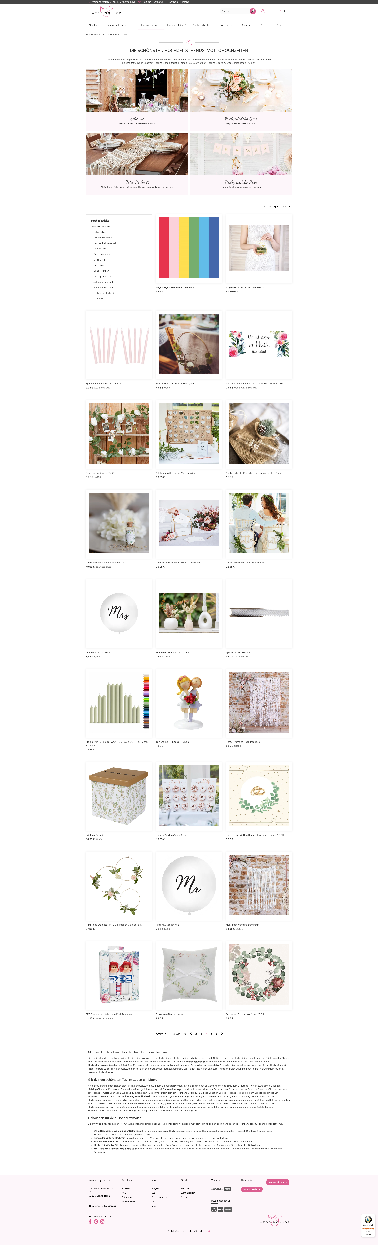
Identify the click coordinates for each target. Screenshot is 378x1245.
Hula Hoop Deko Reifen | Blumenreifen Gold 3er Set (114, 924)
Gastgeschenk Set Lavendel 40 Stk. (105, 562)
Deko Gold (99, 259)
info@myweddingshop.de (104, 1206)
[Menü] (373, 1216)
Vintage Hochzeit (102, 276)
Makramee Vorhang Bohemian (242, 924)
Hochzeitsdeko (100, 220)
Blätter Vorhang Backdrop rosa (243, 741)
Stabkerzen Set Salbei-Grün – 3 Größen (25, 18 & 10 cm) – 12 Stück (117, 743)
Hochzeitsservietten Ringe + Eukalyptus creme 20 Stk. (255, 834)
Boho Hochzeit (101, 270)
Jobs (153, 1206)
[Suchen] (253, 11)
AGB (124, 1193)
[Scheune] (137, 99)
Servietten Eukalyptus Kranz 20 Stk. (245, 1014)
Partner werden (159, 1197)
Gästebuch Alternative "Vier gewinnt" (176, 472)
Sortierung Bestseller (275, 206)
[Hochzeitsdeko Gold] (241, 99)
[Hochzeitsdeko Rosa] (241, 163)
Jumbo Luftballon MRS (98, 652)
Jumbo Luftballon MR (167, 924)
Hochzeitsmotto (101, 226)
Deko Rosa (99, 265)
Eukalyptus (99, 231)
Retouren (185, 1188)
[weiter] (222, 1034)
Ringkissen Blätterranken (169, 1014)
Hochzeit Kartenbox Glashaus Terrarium (178, 562)
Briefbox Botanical (96, 834)
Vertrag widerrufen (278, 1182)
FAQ (153, 1201)
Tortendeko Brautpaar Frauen (172, 741)
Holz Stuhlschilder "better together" (245, 562)
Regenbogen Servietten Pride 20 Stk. (176, 287)
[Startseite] (87, 34)
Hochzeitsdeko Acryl (104, 242)
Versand (185, 1197)
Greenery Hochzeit (103, 237)
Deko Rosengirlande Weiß (100, 472)
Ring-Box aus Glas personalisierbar (245, 287)
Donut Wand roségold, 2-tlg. (171, 834)
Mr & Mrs (98, 298)
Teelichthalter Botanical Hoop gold (175, 383)
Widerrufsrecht (129, 1201)
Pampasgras (100, 248)
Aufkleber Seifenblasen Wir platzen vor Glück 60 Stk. (255, 383)
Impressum (127, 1188)
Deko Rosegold (101, 254)
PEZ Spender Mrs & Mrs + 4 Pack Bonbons (109, 1014)
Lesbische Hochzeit (104, 293)
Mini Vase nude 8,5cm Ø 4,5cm (173, 652)
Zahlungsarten (188, 1193)
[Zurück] (191, 1034)
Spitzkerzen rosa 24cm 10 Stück (103, 383)
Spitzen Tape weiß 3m (238, 652)
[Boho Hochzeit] (137, 163)
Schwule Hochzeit (103, 287)
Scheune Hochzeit (103, 281)
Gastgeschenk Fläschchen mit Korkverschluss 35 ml (254, 472)
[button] (263, 11)
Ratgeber (155, 1188)
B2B (153, 1193)
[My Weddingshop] (106, 11)
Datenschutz (128, 1197)
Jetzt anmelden (251, 1189)
